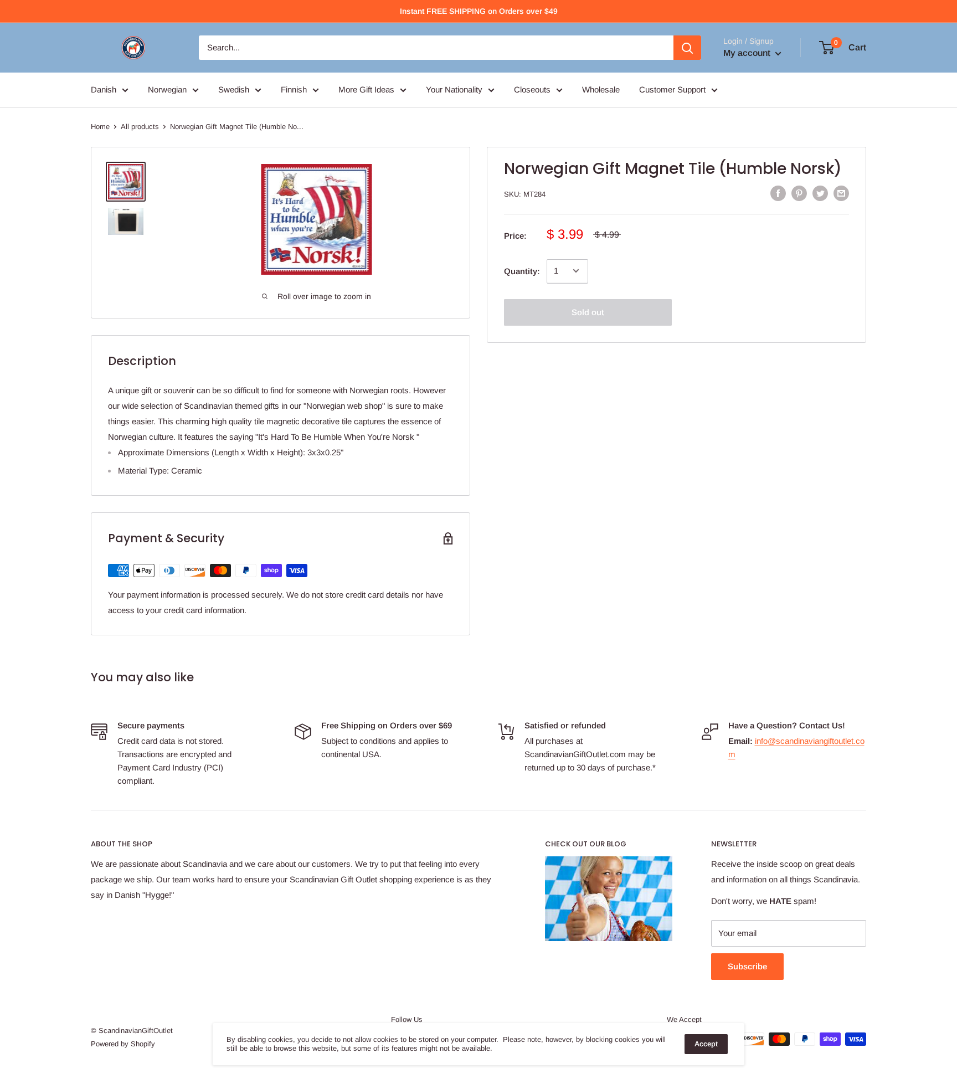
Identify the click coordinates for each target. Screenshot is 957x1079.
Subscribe (747, 966)
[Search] (687, 47)
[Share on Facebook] (778, 193)
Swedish (233, 89)
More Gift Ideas (366, 89)
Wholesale (601, 89)
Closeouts (532, 89)
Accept (706, 1044)
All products (140, 126)
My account (748, 53)
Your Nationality (454, 89)
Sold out (588, 311)
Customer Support (672, 89)
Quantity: (522, 270)
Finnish (294, 89)
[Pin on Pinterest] (799, 193)
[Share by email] (841, 193)
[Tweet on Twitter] (820, 193)
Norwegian (167, 89)
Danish (103, 89)
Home (100, 126)
